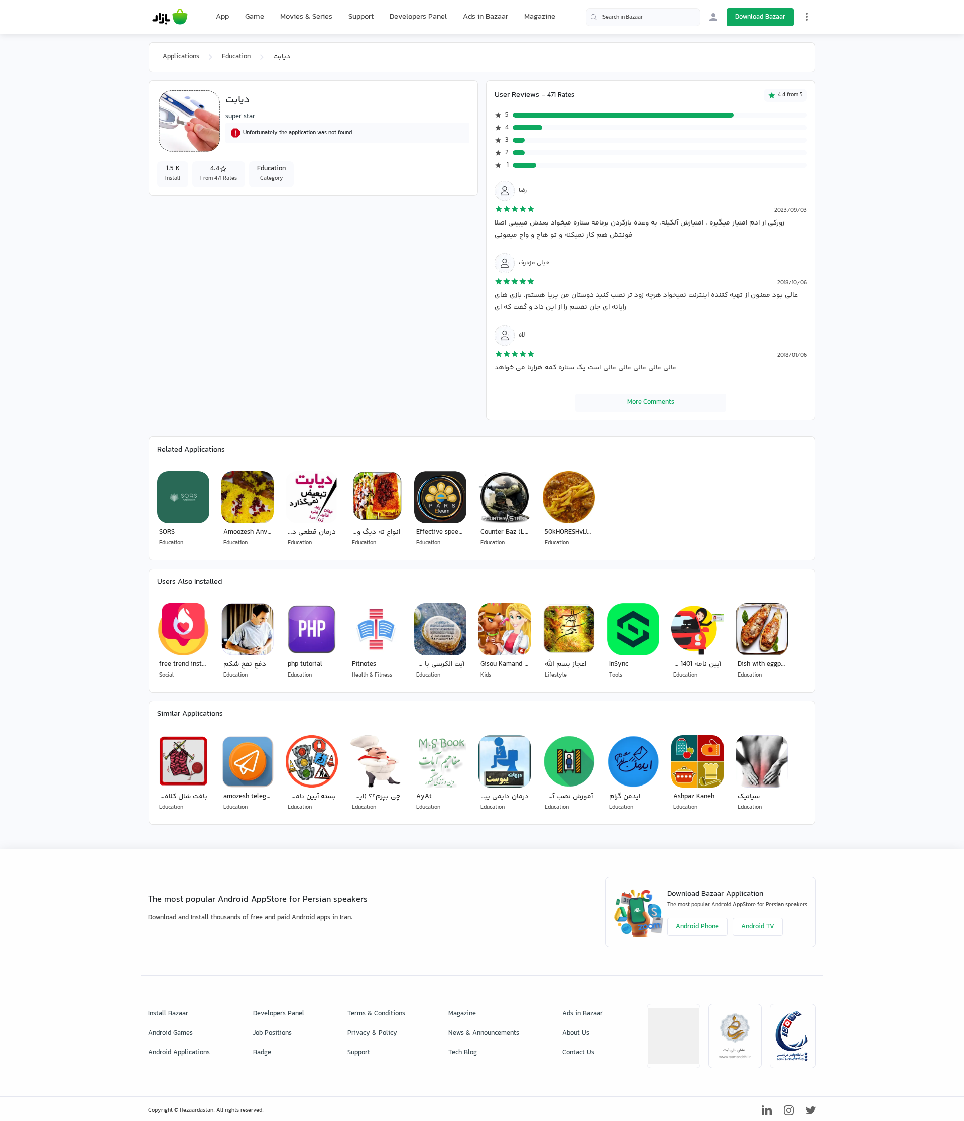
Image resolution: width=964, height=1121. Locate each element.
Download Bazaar (760, 17)
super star (240, 116)
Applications (181, 56)
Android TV (757, 926)
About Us (575, 1033)
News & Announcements (483, 1033)
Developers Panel (418, 17)
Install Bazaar (168, 1013)
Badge (262, 1052)
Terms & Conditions (376, 1013)
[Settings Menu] (807, 17)
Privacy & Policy (372, 1033)
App (222, 17)
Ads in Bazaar (485, 17)
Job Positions (272, 1033)
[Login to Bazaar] (713, 17)
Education (236, 56)
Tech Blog (462, 1052)
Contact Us (578, 1052)
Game (254, 17)
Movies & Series (306, 17)
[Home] (170, 17)
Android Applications (179, 1052)
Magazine (539, 17)
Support (361, 17)
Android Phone (697, 926)
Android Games (170, 1033)
